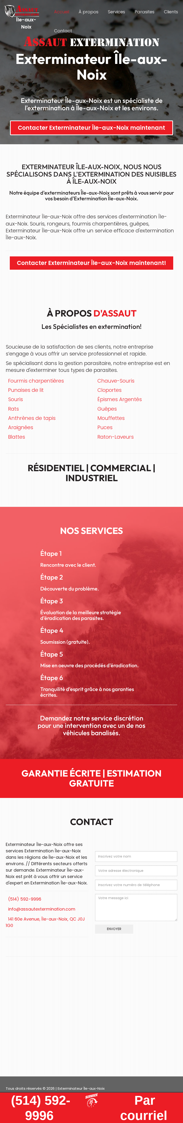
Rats (13, 408)
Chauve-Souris (115, 380)
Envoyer (114, 928)
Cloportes (109, 390)
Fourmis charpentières (36, 380)
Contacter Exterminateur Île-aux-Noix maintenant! (91, 263)
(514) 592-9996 (24, 899)
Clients (171, 12)
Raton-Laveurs (115, 436)
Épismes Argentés (119, 399)
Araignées (20, 427)
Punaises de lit (26, 390)
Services (116, 12)
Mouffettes (111, 418)
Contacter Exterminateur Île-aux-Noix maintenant (91, 128)
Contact (63, 31)
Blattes (16, 436)
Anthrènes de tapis (32, 418)
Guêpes (107, 408)
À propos (88, 12)
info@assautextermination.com (41, 909)
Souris (15, 399)
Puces (104, 427)
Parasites (144, 12)
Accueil (61, 12)
